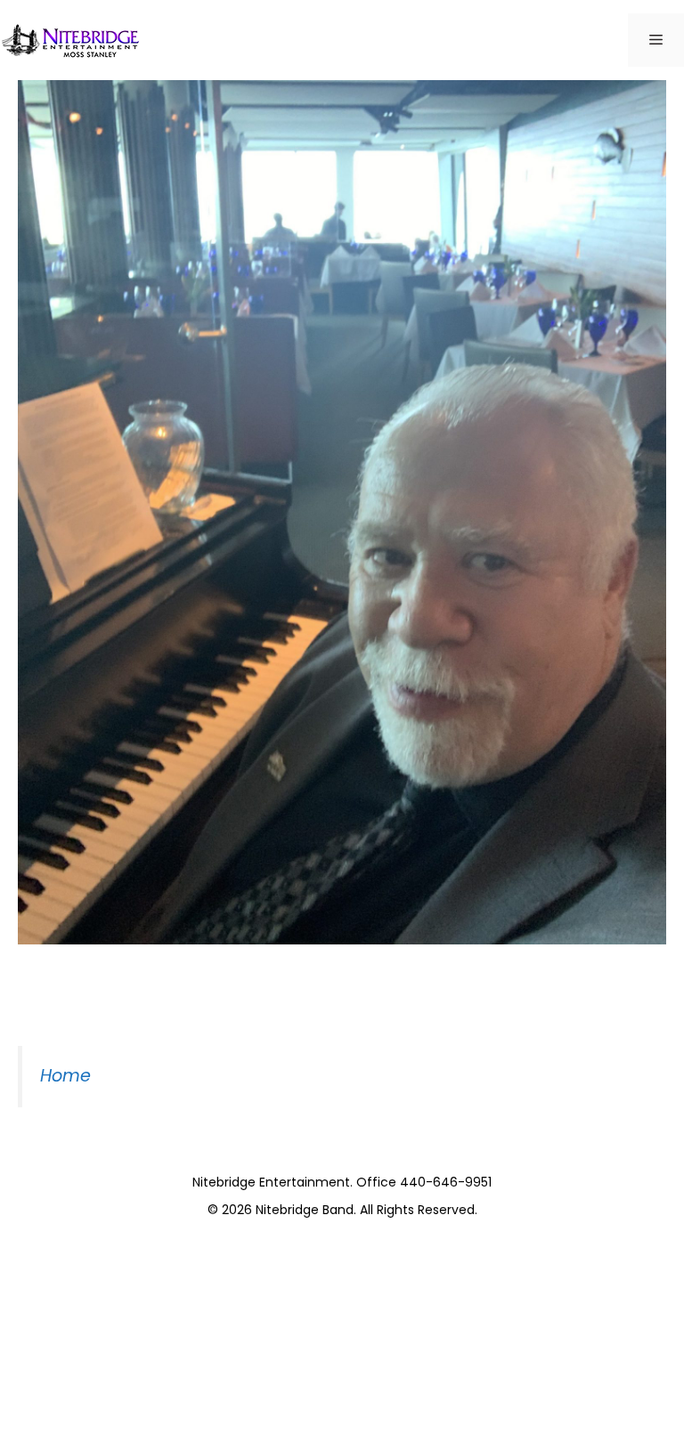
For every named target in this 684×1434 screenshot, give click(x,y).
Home (65, 1076)
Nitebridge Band (305, 1210)
